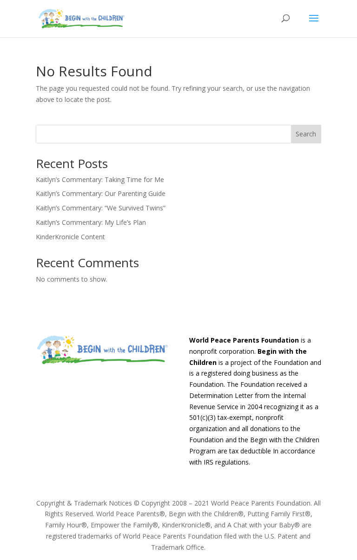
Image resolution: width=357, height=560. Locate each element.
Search (306, 133)
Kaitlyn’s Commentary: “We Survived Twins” (100, 207)
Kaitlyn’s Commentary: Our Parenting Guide (100, 193)
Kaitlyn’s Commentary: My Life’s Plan (91, 222)
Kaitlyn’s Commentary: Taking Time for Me (100, 179)
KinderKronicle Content (70, 236)
